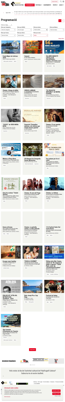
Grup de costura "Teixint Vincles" (10, 193)
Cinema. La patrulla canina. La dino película (31, 227)
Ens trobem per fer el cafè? (52, 159)
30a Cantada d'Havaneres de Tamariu (10, 330)
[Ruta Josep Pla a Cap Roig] (32, 286)
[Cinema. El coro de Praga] (32, 183)
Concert (26, 56)
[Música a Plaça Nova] (11, 149)
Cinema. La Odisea (52, 193)
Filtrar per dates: (37, 27)
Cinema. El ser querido (53, 124)
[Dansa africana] (11, 218)
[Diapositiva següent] (63, 362)
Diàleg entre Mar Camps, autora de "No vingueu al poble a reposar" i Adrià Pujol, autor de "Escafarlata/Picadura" (54, 264)
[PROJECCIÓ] (11, 286)
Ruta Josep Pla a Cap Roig (31, 296)
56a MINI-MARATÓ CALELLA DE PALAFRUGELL (52, 57)
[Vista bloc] (59, 20)
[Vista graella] (62, 20)
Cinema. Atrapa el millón (10, 90)
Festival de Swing (51, 295)
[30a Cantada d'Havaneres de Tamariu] (11, 320)
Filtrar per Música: (54, 27)
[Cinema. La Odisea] (54, 183)
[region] (32, 361)
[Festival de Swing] (54, 286)
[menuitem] (63, 1)
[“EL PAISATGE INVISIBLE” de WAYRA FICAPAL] (54, 81)
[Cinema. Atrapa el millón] (11, 81)
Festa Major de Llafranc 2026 (10, 57)
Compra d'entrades (54, 1)
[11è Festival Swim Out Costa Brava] (54, 218)
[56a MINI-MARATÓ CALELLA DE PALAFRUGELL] (54, 47)
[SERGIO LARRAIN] (32, 81)
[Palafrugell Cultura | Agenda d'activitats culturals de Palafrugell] (11, 4)
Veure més (32, 349)
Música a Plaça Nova (9, 158)
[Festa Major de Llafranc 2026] (11, 47)
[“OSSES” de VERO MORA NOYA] (11, 115)
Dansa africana (7, 227)
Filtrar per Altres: (21, 32)
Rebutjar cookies (56, 393)
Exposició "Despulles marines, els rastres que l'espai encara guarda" (32, 126)
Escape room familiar (9, 261)
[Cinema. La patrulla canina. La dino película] (32, 218)
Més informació (7, 396)
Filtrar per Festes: (5, 32)
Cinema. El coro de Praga (32, 193)
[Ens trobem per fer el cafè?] (54, 149)
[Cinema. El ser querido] (54, 115)
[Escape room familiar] (11, 252)
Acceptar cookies (56, 390)
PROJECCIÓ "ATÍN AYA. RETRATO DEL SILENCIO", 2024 (10, 297)
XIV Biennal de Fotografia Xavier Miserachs (32, 159)
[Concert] (32, 47)
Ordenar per (3, 25)
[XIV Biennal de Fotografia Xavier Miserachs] (32, 149)
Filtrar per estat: (37, 32)
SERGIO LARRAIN (29, 90)
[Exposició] (32, 115)
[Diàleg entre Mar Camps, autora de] (54, 252)
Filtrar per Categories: (6, 27)
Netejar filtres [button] (61, 38)
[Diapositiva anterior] (2, 362)
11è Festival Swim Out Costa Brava (53, 227)
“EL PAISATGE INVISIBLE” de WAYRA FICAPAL (53, 92)
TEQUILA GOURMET (30, 261)
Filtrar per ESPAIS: (21, 27)
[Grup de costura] (11, 183)
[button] (3, 13)
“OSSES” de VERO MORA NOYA (10, 125)
